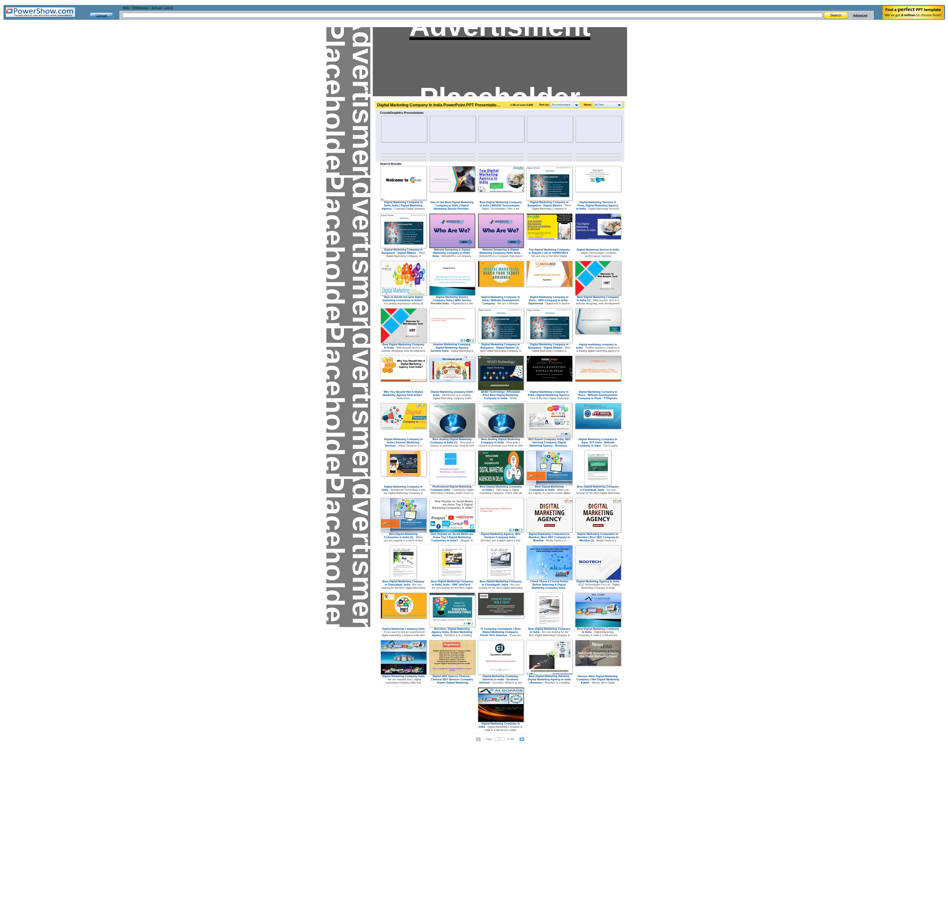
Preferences (140, 7)
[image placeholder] (395, 129)
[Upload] (101, 15)
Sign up (156, 7)
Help (126, 7)
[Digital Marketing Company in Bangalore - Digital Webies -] (550, 199)
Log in (169, 7)
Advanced (860, 15)
